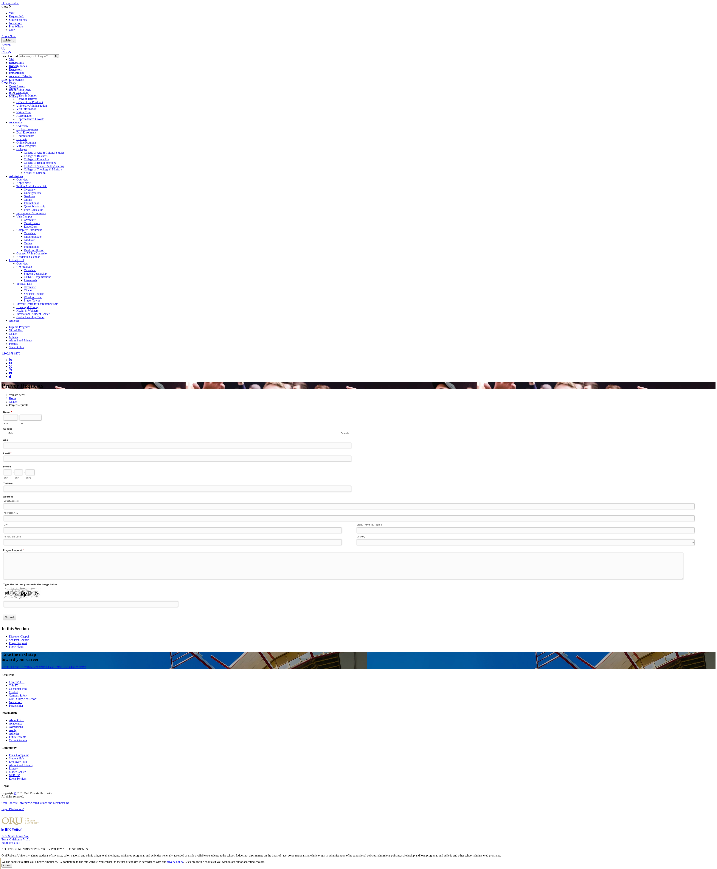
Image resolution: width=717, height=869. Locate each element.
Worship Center (33, 297)
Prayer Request (18, 643)
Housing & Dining (27, 307)
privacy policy (175, 861)
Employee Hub (18, 761)
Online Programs (26, 142)
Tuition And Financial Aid (31, 186)
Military (13, 337)
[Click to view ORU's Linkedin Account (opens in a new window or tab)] (3, 829)
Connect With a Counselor (32, 253)
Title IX (13, 685)
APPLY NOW (77, 667)
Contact (13, 692)
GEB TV (14, 775)
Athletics (14, 320)
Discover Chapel (19, 636)
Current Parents (18, 740)
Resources (7, 674)
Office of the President (29, 102)
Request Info (16, 16)
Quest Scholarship (34, 206)
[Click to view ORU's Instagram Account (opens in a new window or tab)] (13, 829)
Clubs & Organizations (37, 277)
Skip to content (10, 3)
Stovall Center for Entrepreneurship (37, 303)
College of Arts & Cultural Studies (44, 152)
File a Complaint (19, 755)
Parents (13, 343)
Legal (5, 785)
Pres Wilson (16, 26)
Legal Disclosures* (12, 809)
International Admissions (31, 213)
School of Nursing (35, 172)
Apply (12, 730)
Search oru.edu (10, 56)
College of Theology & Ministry (43, 169)
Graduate (21, 139)
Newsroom (15, 23)
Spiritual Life (24, 283)
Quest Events (17, 86)
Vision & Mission (26, 95)
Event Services (18, 778)
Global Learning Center (30, 317)
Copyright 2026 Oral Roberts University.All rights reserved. (27, 795)
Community (9, 747)
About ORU (16, 88)
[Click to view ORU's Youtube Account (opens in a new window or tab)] (17, 829)
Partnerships (16, 705)
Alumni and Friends (20, 340)
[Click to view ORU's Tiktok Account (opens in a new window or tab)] (20, 829)
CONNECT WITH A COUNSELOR (46, 667)
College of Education (36, 159)
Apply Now (8, 36)
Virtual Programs (26, 145)
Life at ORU (16, 260)
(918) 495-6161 (10, 842)
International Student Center (32, 313)
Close (5, 6)
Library (13, 768)
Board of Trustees (26, 98)
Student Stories (18, 19)
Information (9, 712)
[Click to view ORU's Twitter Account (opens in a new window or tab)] (10, 829)
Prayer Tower (32, 300)
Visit (11, 13)
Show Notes (16, 646)
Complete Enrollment (29, 229)
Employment (16, 79)
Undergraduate (25, 135)
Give (12, 29)
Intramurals (30, 280)
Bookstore (15, 93)
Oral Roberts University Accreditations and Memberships (35, 802)
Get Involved (24, 266)
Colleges (21, 149)
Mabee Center (17, 771)
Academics (15, 122)
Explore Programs (27, 129)
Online (28, 199)
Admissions (16, 176)
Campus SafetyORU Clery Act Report (22, 697)
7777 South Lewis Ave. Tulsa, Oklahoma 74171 (15, 837)
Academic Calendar (20, 76)
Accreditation (24, 115)
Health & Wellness (27, 310)
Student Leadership (35, 273)
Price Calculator (33, 209)
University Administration (31, 105)
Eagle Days (31, 226)
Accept (7, 865)
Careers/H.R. (16, 682)
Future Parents (17, 737)
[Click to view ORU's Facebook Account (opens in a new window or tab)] (6, 829)
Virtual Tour (23, 112)
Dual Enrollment (26, 132)
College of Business (35, 156)
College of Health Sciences (40, 162)
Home (12, 398)
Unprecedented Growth (30, 119)
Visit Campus (24, 216)
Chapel (13, 83)
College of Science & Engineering (44, 166)
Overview (22, 92)
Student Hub (16, 347)
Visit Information (26, 109)
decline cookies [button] (204, 861)
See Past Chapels (34, 293)
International (31, 203)
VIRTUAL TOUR (12, 667)
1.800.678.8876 (10, 353)
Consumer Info (18, 688)
